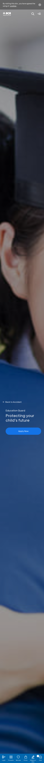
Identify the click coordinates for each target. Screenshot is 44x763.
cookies (13, 6)
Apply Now (23, 431)
